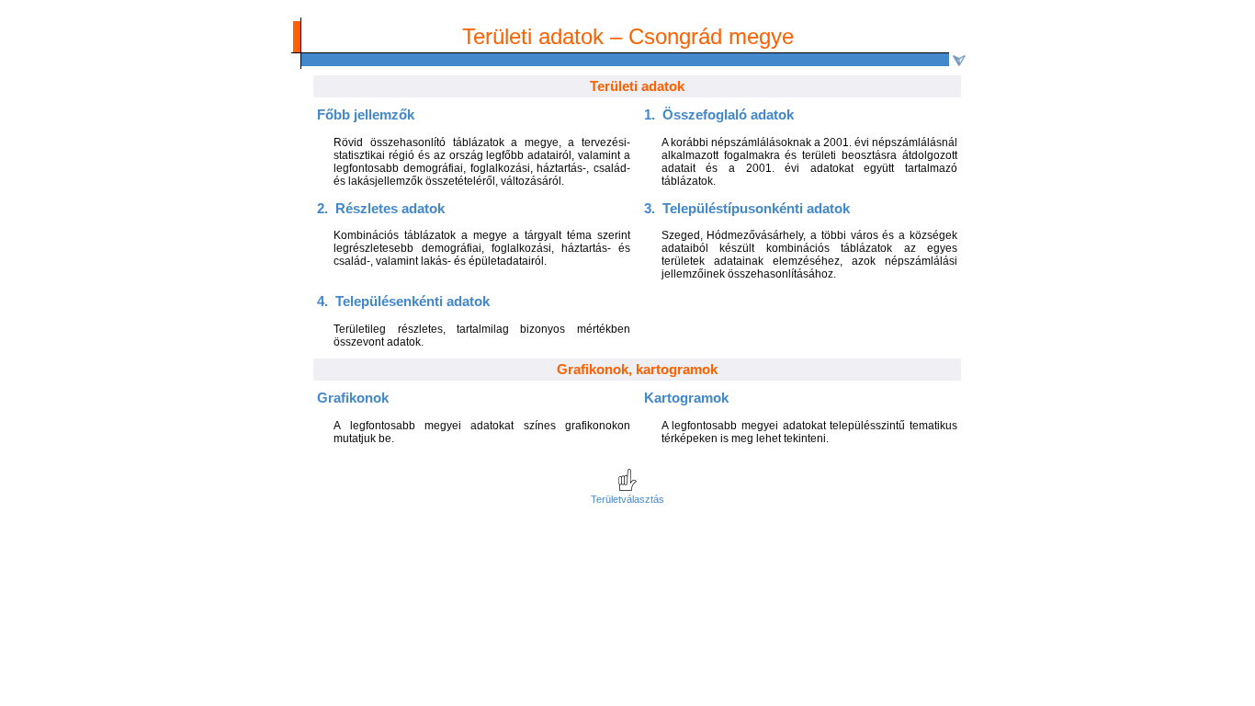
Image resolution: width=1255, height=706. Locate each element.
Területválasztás (627, 499)
